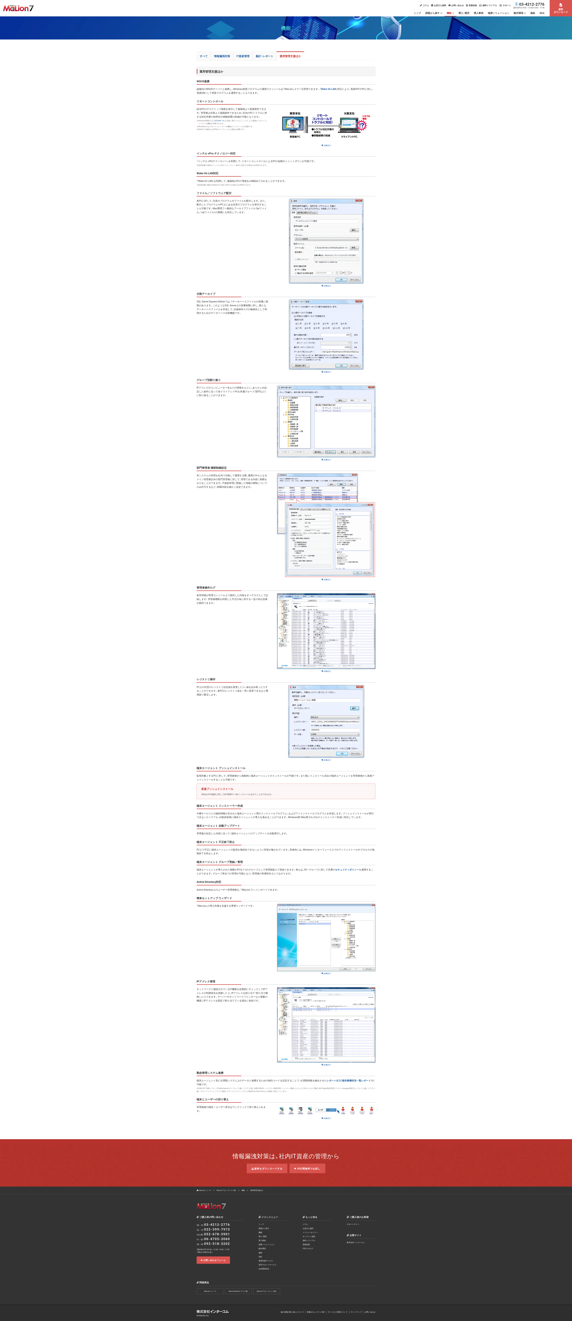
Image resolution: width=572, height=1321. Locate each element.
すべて (204, 56)
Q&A (542, 13)
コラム (426, 5)
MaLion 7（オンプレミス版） (226, 1190)
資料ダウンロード (561, 10)
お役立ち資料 (440, 5)
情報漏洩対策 (222, 56)
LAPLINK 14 (219, 120)
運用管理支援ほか (290, 56)
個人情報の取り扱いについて (292, 1312)
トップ (417, 13)
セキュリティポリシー (347, 869)
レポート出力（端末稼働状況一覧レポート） (349, 1080)
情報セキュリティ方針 (316, 1312)
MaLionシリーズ (205, 1190)
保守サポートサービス (267, 1264)
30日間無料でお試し (309, 1168)
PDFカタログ (308, 1248)
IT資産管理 (243, 56)
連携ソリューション (498, 13)
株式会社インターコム (356, 1242)
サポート (507, 5)
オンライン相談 (309, 1236)
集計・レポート (264, 56)
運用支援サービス (266, 1260)
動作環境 (262, 1248)
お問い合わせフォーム (214, 1260)
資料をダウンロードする (268, 1168)
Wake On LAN (328, 89)
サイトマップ (356, 1312)
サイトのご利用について (338, 1312)
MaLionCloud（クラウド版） (238, 1291)
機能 (449, 13)
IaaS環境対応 (264, 1268)
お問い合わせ (457, 5)
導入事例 (478, 13)
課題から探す (432, 13)
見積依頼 (472, 5)
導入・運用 (463, 13)
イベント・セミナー (310, 1232)
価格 (532, 13)
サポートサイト (353, 1224)
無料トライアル (489, 5)
